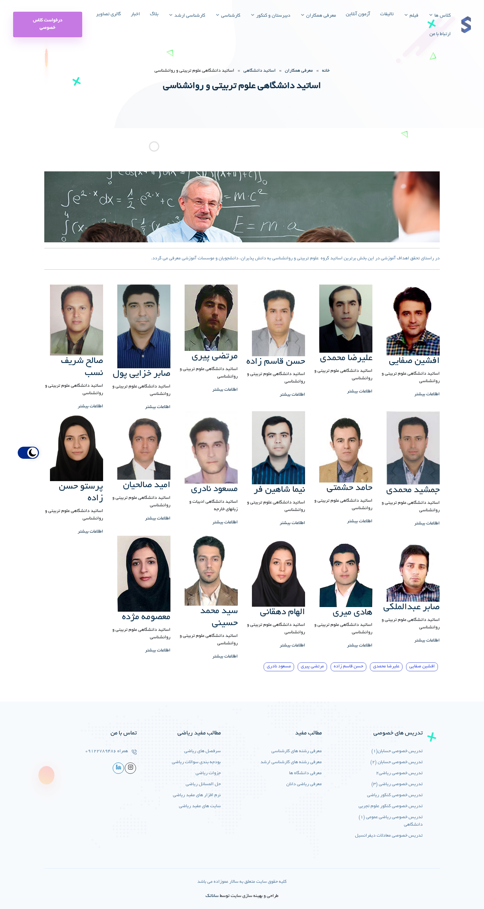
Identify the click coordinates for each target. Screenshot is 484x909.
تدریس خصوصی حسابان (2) (396, 762)
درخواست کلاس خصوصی (47, 24)
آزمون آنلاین (358, 14)
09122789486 (100, 751)
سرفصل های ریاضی (202, 751)
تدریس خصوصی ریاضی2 (399, 773)
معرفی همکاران (320, 15)
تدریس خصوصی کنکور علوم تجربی (391, 806)
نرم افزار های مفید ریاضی (197, 795)
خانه (326, 70)
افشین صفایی (422, 666)
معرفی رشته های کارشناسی (296, 751)
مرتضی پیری (312, 666)
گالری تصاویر (108, 14)
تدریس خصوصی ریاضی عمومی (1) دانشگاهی (391, 821)
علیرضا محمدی (386, 666)
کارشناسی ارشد (189, 15)
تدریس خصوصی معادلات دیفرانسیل (389, 835)
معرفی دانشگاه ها (305, 773)
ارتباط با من (440, 34)
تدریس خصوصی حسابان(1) (397, 751)
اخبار (135, 14)
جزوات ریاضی (208, 773)
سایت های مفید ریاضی (200, 806)
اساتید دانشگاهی (259, 70)
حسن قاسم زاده (348, 666)
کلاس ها (442, 15)
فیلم (413, 15)
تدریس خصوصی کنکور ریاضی (395, 795)
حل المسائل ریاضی (203, 784)
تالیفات (387, 14)
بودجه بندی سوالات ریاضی (196, 762)
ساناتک (212, 896)
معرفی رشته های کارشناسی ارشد (291, 762)
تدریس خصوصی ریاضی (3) (397, 784)
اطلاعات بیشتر (427, 394)
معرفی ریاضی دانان (304, 784)
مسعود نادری (279, 666)
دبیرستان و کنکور (272, 15)
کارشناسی (230, 15)
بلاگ (154, 14)
